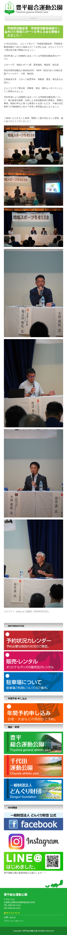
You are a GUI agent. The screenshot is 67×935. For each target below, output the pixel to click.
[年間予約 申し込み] (33, 722)
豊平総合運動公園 (30, 931)
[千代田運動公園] (33, 776)
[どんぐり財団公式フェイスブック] (33, 829)
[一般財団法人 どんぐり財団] (33, 800)
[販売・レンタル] (33, 670)
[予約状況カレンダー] (33, 649)
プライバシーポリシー (13, 921)
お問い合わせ (10, 917)
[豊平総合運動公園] (33, 753)
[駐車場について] (33, 691)
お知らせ (20, 611)
